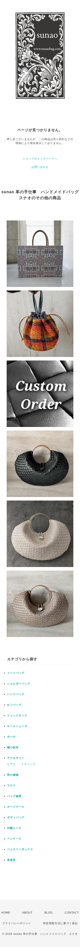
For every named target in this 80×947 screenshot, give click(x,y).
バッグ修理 (14, 796)
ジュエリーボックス (20, 849)
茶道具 (11, 859)
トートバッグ (15, 672)
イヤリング (28, 764)
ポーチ (11, 736)
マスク (11, 785)
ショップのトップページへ (40, 158)
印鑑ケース (14, 828)
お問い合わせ (40, 167)
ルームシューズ (17, 726)
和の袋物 (13, 774)
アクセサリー (15, 758)
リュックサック (17, 715)
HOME (5, 912)
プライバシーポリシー (16, 923)
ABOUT (27, 912)
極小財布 (13, 747)
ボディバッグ (15, 817)
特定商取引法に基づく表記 (60, 923)
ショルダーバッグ (18, 683)
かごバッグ (14, 704)
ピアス (11, 764)
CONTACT (72, 912)
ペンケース (14, 838)
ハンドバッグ (15, 694)
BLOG (48, 912)
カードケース (15, 806)
